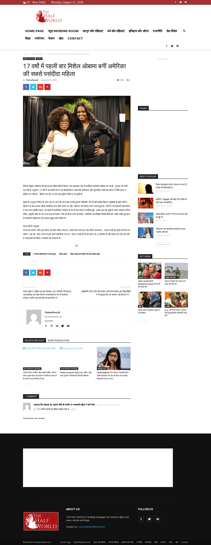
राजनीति (157, 31)
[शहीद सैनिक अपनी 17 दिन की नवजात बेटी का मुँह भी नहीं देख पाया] (145, 218)
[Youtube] (185, 2)
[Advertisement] (77, 176)
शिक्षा (28, 38)
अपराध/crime (102, 368)
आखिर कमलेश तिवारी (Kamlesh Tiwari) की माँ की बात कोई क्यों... (149, 284)
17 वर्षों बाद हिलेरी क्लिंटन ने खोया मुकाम (44, 254)
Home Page (34, 31)
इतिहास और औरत (139, 31)
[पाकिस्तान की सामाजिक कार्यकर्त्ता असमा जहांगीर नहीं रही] (145, 232)
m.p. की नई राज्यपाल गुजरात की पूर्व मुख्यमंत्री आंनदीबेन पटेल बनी (176, 313)
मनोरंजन (39, 38)
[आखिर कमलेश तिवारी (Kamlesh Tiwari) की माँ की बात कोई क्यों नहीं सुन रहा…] (149, 271)
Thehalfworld (32, 80)
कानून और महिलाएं (93, 31)
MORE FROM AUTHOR (58, 340)
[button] (184, 31)
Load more (162, 244)
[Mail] (58, 326)
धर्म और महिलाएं (115, 31)
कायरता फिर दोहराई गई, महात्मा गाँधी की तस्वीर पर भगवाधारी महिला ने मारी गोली (64, 404)
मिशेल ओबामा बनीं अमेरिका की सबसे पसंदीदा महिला (85, 254)
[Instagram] (52, 326)
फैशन (52, 38)
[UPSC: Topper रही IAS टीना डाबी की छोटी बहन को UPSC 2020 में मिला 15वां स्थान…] (145, 203)
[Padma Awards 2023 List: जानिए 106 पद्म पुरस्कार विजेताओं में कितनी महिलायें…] (77, 358)
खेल (61, 38)
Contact (75, 38)
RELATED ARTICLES (34, 340)
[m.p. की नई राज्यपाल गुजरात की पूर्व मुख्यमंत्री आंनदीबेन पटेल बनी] (176, 300)
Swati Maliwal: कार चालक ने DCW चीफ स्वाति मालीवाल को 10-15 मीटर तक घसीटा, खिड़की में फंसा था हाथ (112, 375)
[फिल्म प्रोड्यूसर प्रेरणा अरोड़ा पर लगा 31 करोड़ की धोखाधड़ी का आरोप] (145, 188)
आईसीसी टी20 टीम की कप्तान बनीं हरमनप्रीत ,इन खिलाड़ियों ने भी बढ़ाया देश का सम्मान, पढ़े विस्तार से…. (106, 293)
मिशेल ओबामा (63, 254)
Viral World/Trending (32, 368)
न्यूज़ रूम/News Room (63, 31)
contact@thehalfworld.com (91, 526)
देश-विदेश (172, 31)
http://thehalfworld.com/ (53, 317)
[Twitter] (180, 2)
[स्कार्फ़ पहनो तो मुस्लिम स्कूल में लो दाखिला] (149, 300)
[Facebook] (175, 2)
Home (25, 54)
